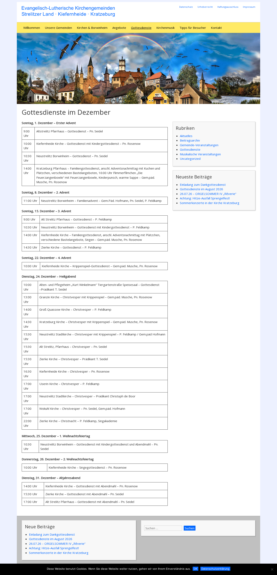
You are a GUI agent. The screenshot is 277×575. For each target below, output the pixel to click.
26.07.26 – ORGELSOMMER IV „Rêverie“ (208, 194)
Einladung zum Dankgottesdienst (203, 185)
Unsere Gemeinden (58, 28)
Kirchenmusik (165, 28)
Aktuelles (186, 136)
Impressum (249, 6)
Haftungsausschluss (227, 6)
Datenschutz (186, 6)
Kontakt (216, 28)
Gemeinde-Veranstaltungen (199, 145)
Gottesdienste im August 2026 (201, 189)
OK (195, 568)
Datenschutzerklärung (215, 568)
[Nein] (272, 569)
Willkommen (31, 28)
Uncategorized (190, 159)
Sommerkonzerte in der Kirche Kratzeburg (209, 203)
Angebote (119, 28)
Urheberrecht (205, 6)
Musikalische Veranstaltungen (200, 154)
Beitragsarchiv (190, 140)
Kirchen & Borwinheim (92, 28)
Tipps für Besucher (192, 28)
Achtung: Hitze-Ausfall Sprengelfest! (205, 198)
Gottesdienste (141, 28)
